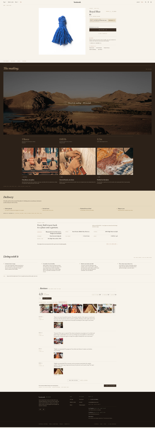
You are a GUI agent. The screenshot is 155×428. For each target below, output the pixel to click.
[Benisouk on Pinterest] (43, 409)
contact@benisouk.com (93, 402)
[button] (145, 2)
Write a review (83, 380)
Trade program (82, 404)
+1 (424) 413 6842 (94, 399)
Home (4, 5)
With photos (47, 298)
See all (62, 302)
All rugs (71, 399)
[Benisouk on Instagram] (40, 409)
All (40, 298)
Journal (80, 402)
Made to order (73, 402)
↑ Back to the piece (110, 385)
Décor (71, 404)
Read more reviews (73, 380)
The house (81, 399)
